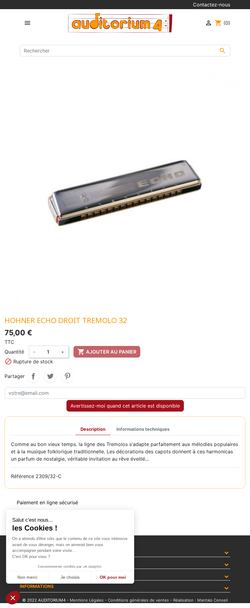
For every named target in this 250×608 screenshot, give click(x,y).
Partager (33, 376)
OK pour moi (113, 577)
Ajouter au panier (106, 351)
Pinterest (67, 376)
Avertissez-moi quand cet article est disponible (125, 406)
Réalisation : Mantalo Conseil (200, 600)
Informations (37, 586)
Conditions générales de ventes (138, 600)
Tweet (50, 376)
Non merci (27, 577)
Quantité (14, 352)
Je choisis (70, 577)
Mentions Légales (87, 600)
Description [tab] (92, 429)
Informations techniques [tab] (143, 429)
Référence (22, 476)
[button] (12, 597)
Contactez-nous (211, 5)
